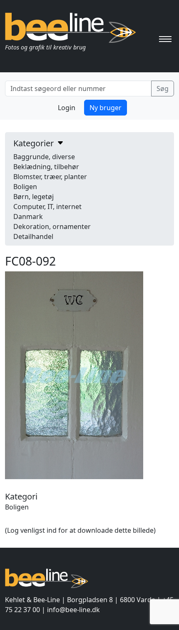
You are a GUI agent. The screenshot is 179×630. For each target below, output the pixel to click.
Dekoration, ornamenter (52, 226)
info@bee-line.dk (73, 609)
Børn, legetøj (33, 196)
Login (66, 107)
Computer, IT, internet (47, 206)
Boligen (25, 186)
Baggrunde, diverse (44, 156)
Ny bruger (106, 107)
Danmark (28, 216)
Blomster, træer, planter (50, 176)
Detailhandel (33, 236)
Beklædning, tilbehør (46, 166)
